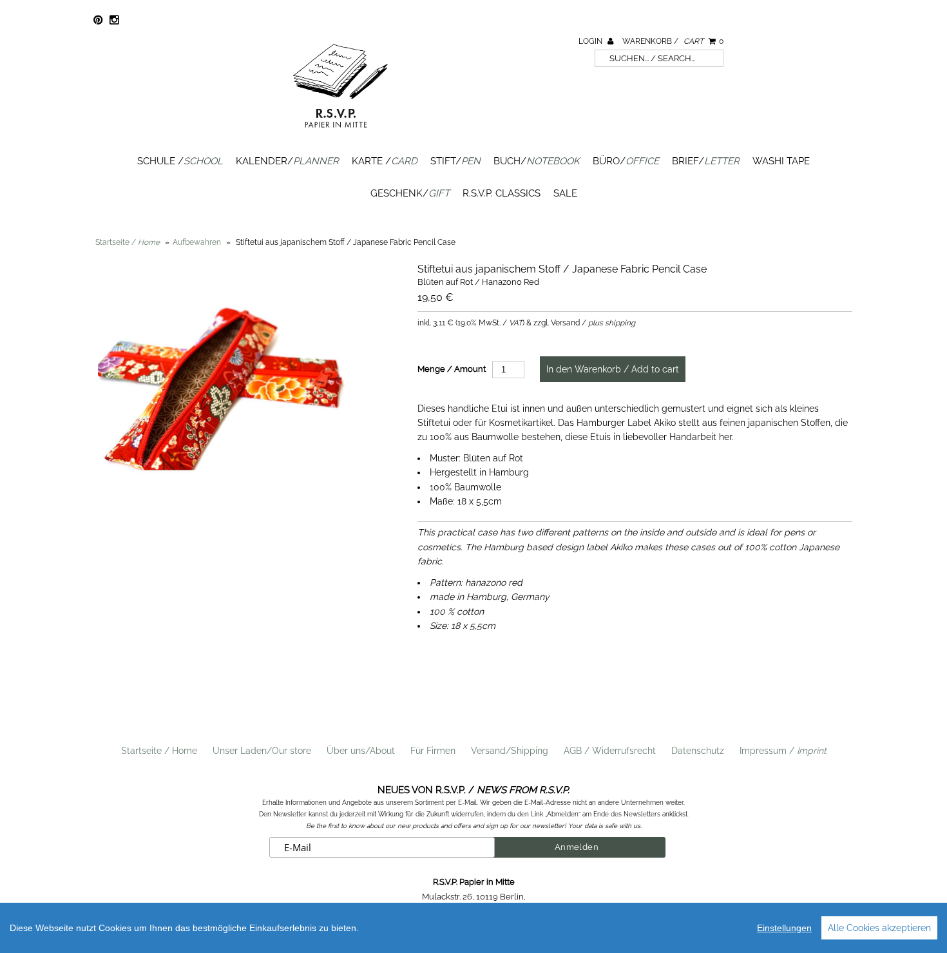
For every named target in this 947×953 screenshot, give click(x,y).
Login (591, 41)
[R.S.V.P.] (340, 133)
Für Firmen (432, 751)
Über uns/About (361, 751)
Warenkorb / (672, 41)
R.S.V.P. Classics (501, 193)
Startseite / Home (159, 751)
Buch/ (536, 161)
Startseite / (127, 242)
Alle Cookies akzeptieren (879, 928)
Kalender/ (287, 161)
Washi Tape (781, 161)
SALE (565, 193)
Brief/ (706, 161)
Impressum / (783, 751)
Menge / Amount (451, 369)
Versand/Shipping (509, 751)
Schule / (180, 161)
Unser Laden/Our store (262, 751)
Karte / (384, 161)
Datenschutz (697, 751)
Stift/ (455, 161)
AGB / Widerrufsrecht (610, 751)
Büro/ (626, 161)
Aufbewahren (197, 242)
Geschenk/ (410, 193)
